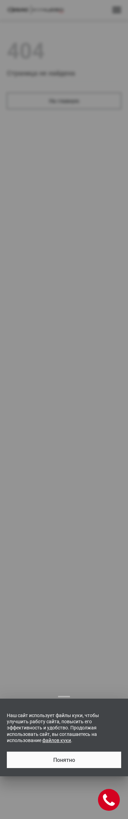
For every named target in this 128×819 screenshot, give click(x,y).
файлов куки (56, 740)
